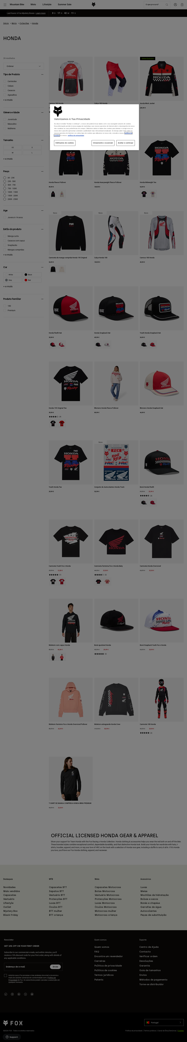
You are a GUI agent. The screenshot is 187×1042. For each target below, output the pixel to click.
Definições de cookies (65, 143)
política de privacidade (76, 135)
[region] (94, 127)
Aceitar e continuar (125, 143)
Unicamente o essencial (103, 143)
